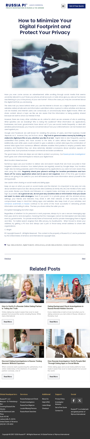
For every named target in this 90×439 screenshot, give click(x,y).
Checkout (45, 408)
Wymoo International (62, 434)
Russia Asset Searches (28, 411)
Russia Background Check (29, 399)
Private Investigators (27, 402)
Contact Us (59, 410)
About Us (45, 399)
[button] (63, 6)
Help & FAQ (46, 402)
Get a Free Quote (61, 407)
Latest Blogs (46, 405)
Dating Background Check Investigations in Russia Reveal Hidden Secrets (65, 307)
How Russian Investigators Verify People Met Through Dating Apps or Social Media (67, 362)
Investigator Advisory (59, 403)
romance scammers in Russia (17, 204)
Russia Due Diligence (27, 405)
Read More (8, 322)
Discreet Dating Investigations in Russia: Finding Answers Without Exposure (22, 362)
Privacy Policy (60, 399)
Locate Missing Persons (28, 408)
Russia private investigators (74, 154)
